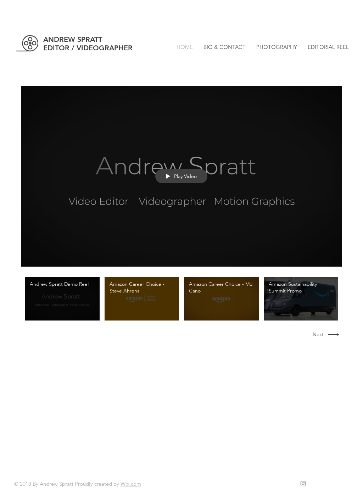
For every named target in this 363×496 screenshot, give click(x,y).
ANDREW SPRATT (72, 39)
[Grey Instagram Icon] (303, 483)
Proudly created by (98, 483)
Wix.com (131, 483)
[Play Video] (62, 298)
